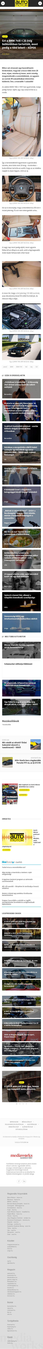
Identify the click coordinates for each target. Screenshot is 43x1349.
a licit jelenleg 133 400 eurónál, (28, 293)
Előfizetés (23, 794)
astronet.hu (11, 1273)
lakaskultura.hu (12, 1277)
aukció (5, 367)
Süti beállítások (22, 1129)
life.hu (9, 1312)
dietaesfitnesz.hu (12, 1290)
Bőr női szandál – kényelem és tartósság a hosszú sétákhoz (20, 887)
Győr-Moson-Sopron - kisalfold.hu (18, 1212)
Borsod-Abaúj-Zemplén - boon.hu (18, 1203)
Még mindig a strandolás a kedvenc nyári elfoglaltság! (17, 873)
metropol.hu (11, 1310)
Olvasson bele (24, 790)
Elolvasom (6, 849)
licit (37, 367)
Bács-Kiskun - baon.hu (14, 1197)
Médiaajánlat (27, 1122)
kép (31, 367)
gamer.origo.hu (12, 1279)
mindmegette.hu (12, 1285)
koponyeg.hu (11, 1326)
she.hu (9, 1314)
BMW (11, 367)
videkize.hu (11, 1294)
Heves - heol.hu (12, 1216)
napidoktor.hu (11, 1283)
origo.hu (10, 1251)
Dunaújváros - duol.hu (14, 1208)
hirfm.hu (10, 1343)
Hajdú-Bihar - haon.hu (14, 1214)
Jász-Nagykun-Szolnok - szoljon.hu (18, 1218)
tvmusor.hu (11, 1296)
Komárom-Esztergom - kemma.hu (18, 1220)
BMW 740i (19, 367)
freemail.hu (11, 1324)
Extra (5, 36)
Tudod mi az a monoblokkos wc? (14, 867)
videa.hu (10, 1328)
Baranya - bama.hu (13, 1199)
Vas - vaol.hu (11, 1230)
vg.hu (9, 1261)
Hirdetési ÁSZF (14, 1127)
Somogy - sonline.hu (14, 1224)
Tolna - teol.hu (12, 1228)
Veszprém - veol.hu (13, 1232)
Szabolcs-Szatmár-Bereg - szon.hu (18, 1226)
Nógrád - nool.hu (12, 1222)
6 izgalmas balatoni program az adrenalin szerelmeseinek (17, 880)
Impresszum (14, 1122)
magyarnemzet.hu (13, 1244)
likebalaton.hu (11, 1281)
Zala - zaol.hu (11, 1234)
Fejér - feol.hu (12, 1210)
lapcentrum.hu (12, 1331)
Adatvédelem (32, 1124)
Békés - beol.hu (12, 1201)
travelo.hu (10, 1287)
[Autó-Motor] (21, 3)
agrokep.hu (11, 1263)
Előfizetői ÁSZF (27, 1127)
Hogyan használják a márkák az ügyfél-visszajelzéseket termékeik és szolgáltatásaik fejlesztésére (18, 902)
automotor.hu (11, 1275)
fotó (26, 367)
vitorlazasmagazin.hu (14, 1292)
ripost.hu (10, 1308)
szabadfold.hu (12, 1246)
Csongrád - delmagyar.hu (15, 1205)
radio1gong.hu (12, 1341)
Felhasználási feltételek (14, 1124)
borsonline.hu (11, 1306)
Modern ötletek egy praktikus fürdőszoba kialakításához (17, 894)
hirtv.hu (9, 1248)
